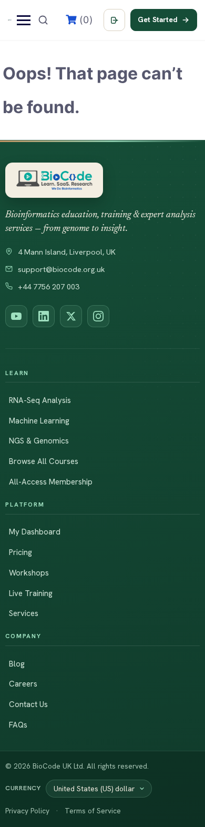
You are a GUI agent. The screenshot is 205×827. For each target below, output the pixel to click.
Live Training (31, 593)
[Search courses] (43, 20)
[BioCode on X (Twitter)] (71, 316)
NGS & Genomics (39, 441)
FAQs (18, 725)
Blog (17, 664)
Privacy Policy (27, 810)
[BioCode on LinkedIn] (44, 316)
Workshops (29, 573)
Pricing (20, 552)
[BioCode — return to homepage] (54, 180)
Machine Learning (39, 421)
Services (23, 613)
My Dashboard (34, 532)
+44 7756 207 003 (48, 286)
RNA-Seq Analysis (40, 400)
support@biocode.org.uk (61, 269)
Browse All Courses (43, 461)
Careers (23, 684)
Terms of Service (93, 810)
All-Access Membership (51, 482)
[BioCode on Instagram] (98, 316)
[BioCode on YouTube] (16, 316)
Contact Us (28, 704)
